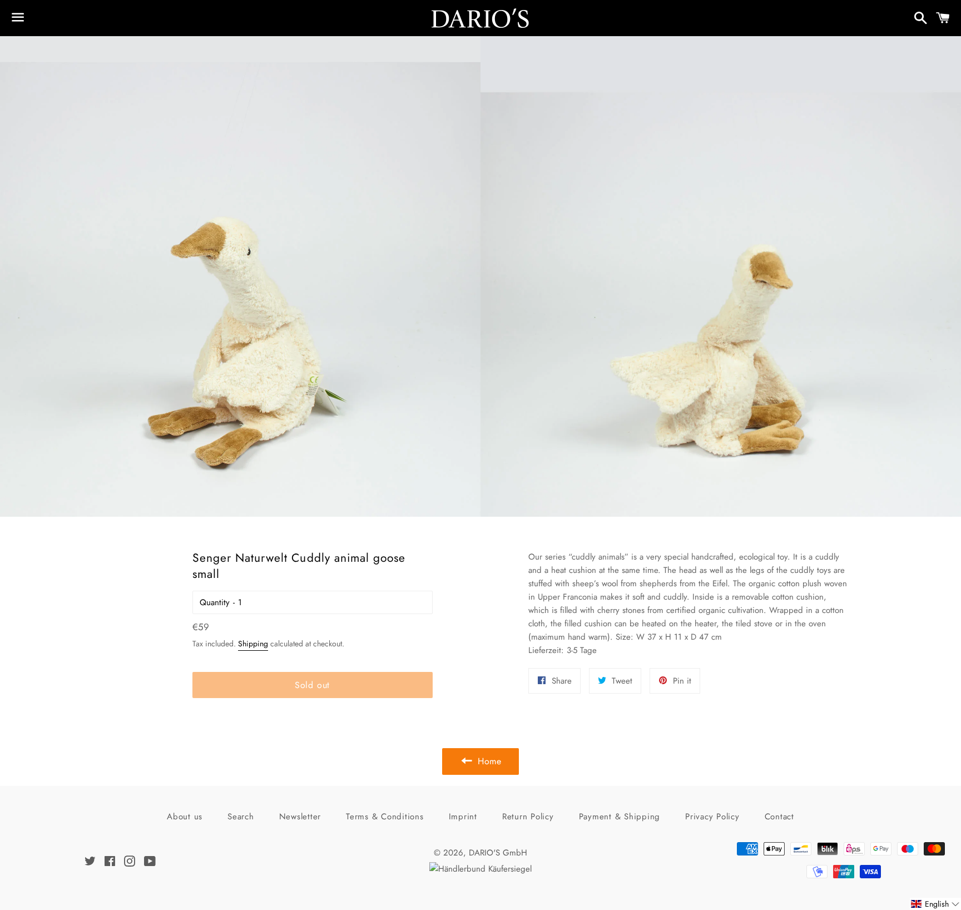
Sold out (312, 685)
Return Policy (528, 816)
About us (184, 816)
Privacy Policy (712, 816)
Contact (779, 816)
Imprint (463, 816)
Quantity (215, 602)
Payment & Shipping (620, 816)
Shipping (253, 643)
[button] (935, 904)
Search (240, 816)
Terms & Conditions (385, 816)
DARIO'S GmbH (498, 853)
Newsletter (300, 816)
